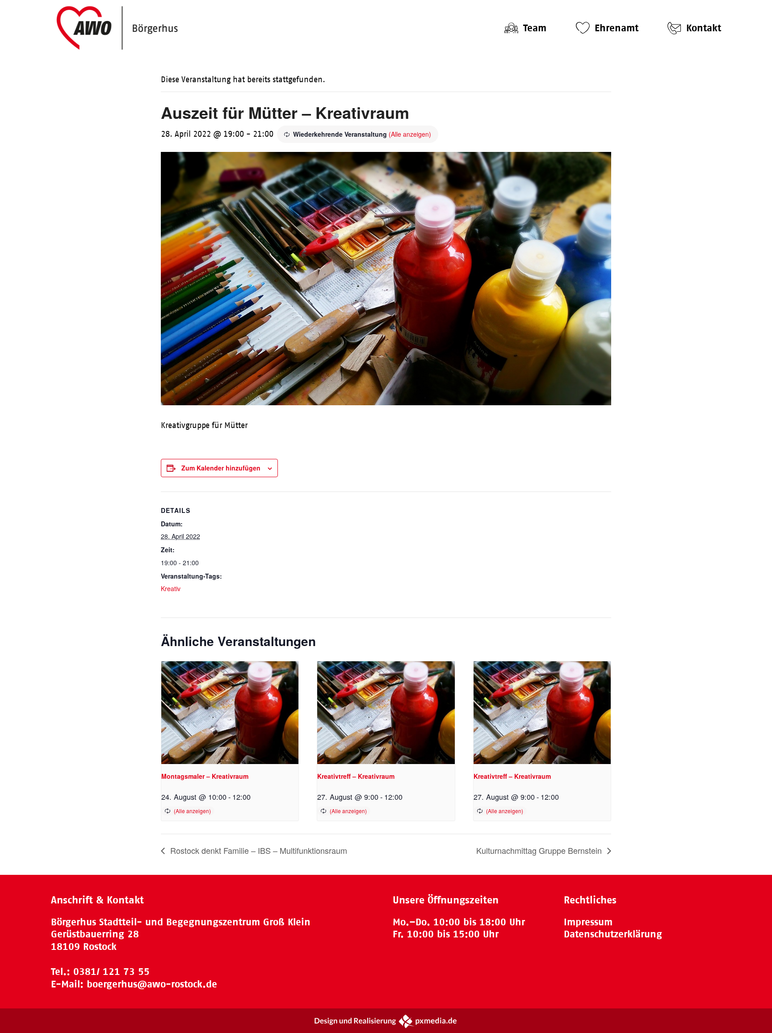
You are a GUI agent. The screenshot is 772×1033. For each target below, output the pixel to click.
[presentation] (229, 712)
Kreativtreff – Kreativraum (355, 776)
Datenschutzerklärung (613, 934)
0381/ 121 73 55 (111, 971)
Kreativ (170, 588)
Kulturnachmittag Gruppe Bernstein (540, 850)
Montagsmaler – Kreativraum (204, 776)
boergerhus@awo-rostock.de (152, 984)
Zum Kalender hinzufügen (220, 467)
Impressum (588, 922)
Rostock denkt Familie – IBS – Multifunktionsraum (257, 850)
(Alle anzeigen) (410, 134)
